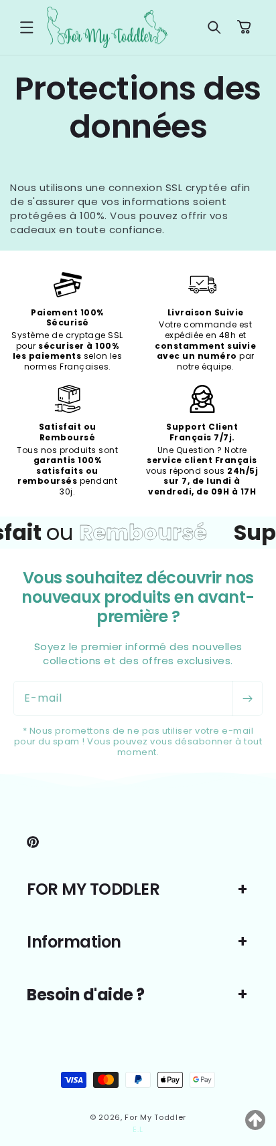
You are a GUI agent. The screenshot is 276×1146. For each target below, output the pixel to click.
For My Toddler (155, 1117)
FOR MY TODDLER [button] (93, 889)
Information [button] (74, 942)
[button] (27, 27)
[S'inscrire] (247, 698)
